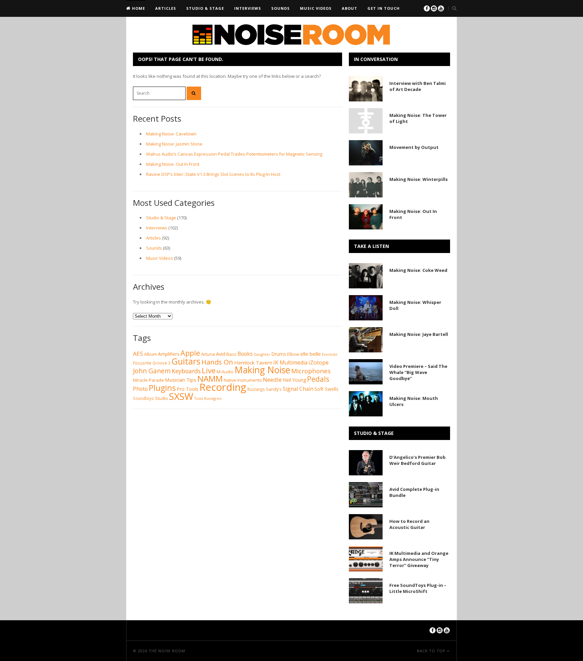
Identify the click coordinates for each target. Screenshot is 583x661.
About (349, 8)
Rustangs (256, 389)
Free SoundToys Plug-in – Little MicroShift (417, 588)
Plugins (162, 387)
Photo (140, 388)
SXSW (181, 396)
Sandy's (274, 389)
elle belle (310, 353)
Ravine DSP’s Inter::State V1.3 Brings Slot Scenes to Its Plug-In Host (213, 174)
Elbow (293, 354)
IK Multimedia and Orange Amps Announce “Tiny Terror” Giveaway (418, 559)
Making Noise (262, 370)
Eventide (329, 354)
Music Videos (316, 8)
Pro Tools (187, 389)
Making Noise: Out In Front (172, 164)
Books (245, 353)
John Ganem (152, 371)
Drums (278, 354)
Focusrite (142, 363)
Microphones (311, 371)
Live (209, 370)
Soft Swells (326, 389)
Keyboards (186, 371)
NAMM (210, 378)
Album (150, 354)
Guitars (185, 361)
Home (138, 8)
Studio (161, 398)
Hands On (217, 362)
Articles (165, 8)
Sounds (280, 8)
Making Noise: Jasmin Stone (174, 144)
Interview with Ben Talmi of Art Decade (417, 86)
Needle (272, 379)
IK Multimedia (290, 362)
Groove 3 (161, 363)
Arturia (208, 354)
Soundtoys (143, 398)
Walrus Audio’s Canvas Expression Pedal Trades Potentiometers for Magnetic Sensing (234, 154)
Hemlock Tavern (253, 362)
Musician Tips (180, 379)
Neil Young (294, 380)
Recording (222, 387)
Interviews (247, 8)
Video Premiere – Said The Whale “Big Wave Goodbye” (418, 372)
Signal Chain (298, 388)
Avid (220, 353)
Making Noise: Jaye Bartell (418, 334)
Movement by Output (414, 147)
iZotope (318, 362)
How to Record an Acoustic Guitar (409, 524)
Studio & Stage (205, 8)
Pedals (318, 379)
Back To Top (432, 650)
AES (138, 353)
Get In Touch (383, 8)
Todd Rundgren (208, 398)
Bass (231, 354)
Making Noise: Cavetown (171, 134)
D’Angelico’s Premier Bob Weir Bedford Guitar (417, 460)
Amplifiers (168, 354)
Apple (190, 353)
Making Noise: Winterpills (418, 179)
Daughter (262, 354)
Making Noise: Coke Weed (418, 270)
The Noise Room (167, 650)
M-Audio (225, 372)
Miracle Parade (148, 380)
